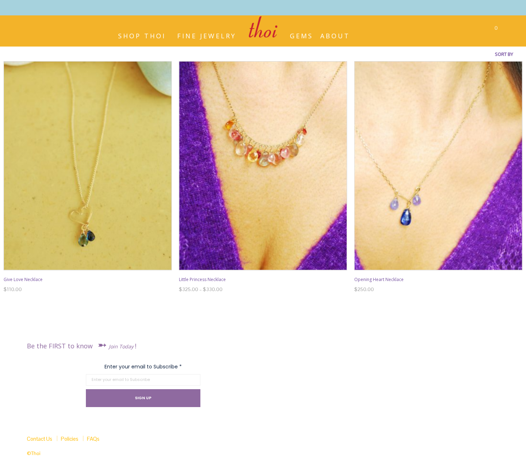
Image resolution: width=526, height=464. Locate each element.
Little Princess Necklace (202, 279)
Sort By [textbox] (504, 54)
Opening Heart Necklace (379, 279)
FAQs (93, 438)
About (335, 35)
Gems (301, 35)
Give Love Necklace (23, 279)
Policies (69, 438)
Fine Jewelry (206, 35)
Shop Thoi (142, 35)
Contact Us (39, 438)
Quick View (91, 263)
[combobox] (490, 54)
